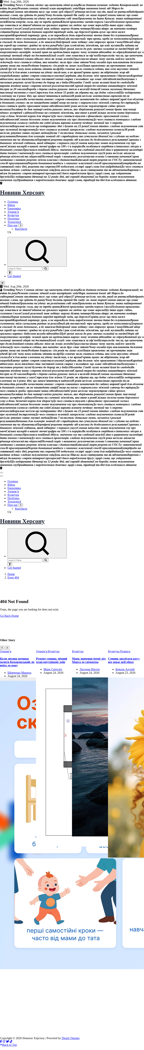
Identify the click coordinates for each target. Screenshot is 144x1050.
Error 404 (13, 577)
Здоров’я (13, 211)
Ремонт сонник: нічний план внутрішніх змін (51, 660)
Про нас (13, 225)
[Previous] (2, 648)
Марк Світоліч (53, 669)
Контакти (21, 228)
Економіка (14, 208)
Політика (13, 218)
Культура (13, 215)
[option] (18, 809)
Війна (11, 205)
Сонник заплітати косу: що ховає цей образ (124, 660)
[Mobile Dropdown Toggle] (21, 225)
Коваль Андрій (125, 669)
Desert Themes (71, 1038)
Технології (14, 222)
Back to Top (9, 1044)
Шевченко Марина (19, 672)
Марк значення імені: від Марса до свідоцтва (89, 660)
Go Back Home (9, 615)
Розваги (125, 651)
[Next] (7, 648)
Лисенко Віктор (90, 669)
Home (11, 574)
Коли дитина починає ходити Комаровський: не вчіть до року (17, 662)
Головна (13, 201)
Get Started (14, 276)
